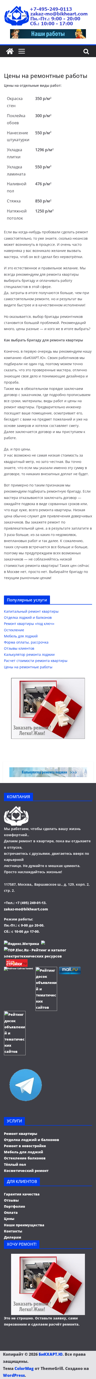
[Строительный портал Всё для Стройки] (17, 962)
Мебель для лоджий (21, 636)
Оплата (11, 1212)
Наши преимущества (24, 1225)
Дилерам (12, 1237)
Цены (9, 1218)
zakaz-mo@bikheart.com (26, 909)
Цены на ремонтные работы (28, 667)
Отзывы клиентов (19, 648)
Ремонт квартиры (20, 1133)
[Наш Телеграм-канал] (25, 1068)
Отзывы (11, 1200)
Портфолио (14, 1206)
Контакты (13, 1231)
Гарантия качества (22, 1194)
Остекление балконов (25, 1158)
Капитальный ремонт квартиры (31, 611)
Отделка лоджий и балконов (28, 617)
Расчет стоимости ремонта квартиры (35, 660)
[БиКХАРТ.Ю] (10, 51)
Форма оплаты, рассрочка (26, 642)
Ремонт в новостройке (25, 1145)
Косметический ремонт (26, 1170)
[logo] (16, 809)
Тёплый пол (15, 1164)
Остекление (14, 630)
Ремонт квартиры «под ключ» (29, 623)
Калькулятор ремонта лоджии (29, 654)
